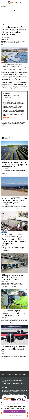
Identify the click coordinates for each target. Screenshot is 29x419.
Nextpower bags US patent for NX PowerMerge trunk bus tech (13, 348)
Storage (17, 42)
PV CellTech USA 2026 (11, 95)
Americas (4, 44)
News (2, 24)
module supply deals (5, 123)
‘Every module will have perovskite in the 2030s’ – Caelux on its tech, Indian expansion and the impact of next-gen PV (13, 239)
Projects (14, 42)
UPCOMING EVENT (7, 93)
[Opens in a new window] (4, 387)
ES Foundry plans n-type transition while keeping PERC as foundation (12, 277)
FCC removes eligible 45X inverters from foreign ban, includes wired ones (13, 313)
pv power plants (13, 123)
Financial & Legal (21, 41)
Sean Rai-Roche (6, 37)
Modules (4, 41)
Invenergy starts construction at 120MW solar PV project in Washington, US (14, 164)
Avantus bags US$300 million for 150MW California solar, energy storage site (14, 200)
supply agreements (21, 123)
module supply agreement (19, 122)
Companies (8, 41)
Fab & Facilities (14, 41)
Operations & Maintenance (6, 42)
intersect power (10, 122)
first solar (5, 122)
